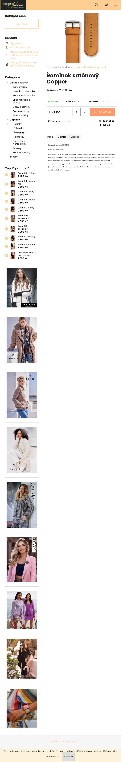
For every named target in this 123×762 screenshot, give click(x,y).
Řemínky (19, 132)
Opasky (17, 148)
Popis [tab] (50, 136)
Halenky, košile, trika (24, 91)
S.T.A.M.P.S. (104, 101)
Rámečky (19, 136)
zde (58, 756)
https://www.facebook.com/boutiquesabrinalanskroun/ (24, 55)
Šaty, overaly (20, 87)
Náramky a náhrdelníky (19, 142)
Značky (14, 156)
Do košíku (105, 112)
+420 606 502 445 (20, 47)
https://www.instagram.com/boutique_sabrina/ (24, 64)
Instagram (69, 741)
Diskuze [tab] (62, 136)
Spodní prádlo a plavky (21, 101)
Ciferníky (19, 128)
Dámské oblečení (19, 82)
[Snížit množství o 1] (69, 112)
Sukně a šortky (21, 111)
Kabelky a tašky (21, 152)
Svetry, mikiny (20, 115)
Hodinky (17, 124)
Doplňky (15, 119)
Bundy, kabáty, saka (24, 95)
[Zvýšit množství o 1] (84, 112)
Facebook (56, 741)
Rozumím (68, 756)
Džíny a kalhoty (21, 106)
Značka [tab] (75, 136)
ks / (22, 23)
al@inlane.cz (17, 43)
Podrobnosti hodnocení (91, 67)
